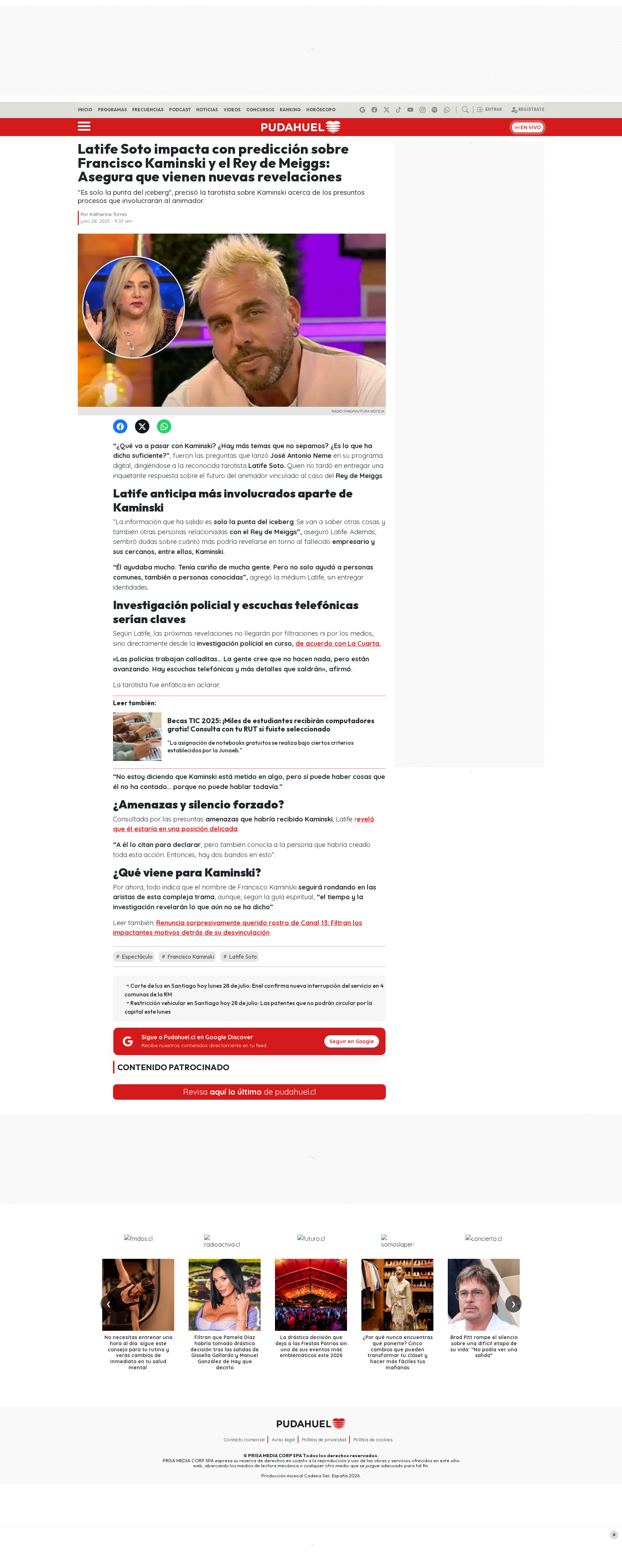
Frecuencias (147, 109)
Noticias (207, 109)
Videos (232, 109)
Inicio (85, 109)
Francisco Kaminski (190, 956)
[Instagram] (424, 109)
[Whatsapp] (448, 109)
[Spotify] (436, 109)
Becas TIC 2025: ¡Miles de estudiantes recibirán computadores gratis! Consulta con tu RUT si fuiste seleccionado (270, 724)
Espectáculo (137, 956)
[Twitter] (143, 427)
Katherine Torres (108, 214)
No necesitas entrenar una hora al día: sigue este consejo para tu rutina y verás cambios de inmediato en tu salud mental (138, 1352)
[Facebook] (375, 109)
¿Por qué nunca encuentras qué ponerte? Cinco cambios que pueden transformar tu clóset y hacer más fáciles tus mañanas (397, 1352)
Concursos (260, 109)
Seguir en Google (351, 1041)
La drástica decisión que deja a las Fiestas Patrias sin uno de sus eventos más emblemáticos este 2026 (311, 1346)
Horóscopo (320, 109)
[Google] (364, 109)
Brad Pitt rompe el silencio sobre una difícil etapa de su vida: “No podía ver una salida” (484, 1346)
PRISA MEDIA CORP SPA (275, 1455)
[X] (388, 109)
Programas (112, 109)
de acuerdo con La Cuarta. (338, 643)
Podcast (180, 109)
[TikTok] (400, 109)
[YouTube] (411, 109)
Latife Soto (242, 956)
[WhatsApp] (165, 427)
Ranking (290, 109)
